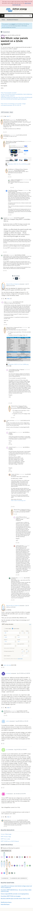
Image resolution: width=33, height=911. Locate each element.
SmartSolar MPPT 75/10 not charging (10, 896)
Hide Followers (5, 850)
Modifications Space (6, 902)
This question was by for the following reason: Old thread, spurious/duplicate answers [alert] (15, 26)
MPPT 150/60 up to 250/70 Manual (10, 841)
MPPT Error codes (5, 839)
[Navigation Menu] (2, 15)
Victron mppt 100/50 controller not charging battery (15, 893)
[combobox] (18, 15)
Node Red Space (5, 904)
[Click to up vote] (3, 132)
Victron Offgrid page (6, 834)
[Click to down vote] (4, 132)
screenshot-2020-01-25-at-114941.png (18, 364)
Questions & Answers (12, 19)
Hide (7, 116)
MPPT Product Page (6, 836)
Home (3, 19)
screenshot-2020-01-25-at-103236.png (17, 164)
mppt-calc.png (7, 665)
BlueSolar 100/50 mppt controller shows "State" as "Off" (15, 898)
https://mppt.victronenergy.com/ (18, 500)
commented (12, 119)
